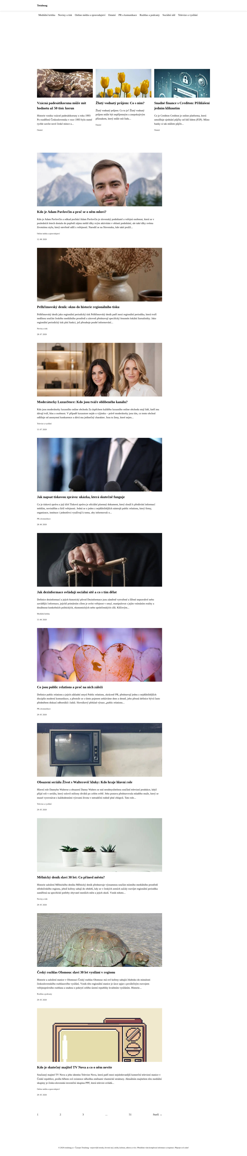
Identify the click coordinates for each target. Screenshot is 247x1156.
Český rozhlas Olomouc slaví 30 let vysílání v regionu (76, 972)
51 (130, 1114)
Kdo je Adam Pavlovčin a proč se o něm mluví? (71, 212)
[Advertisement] (123, 38)
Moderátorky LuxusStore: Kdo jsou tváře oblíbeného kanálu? (82, 402)
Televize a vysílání (188, 15)
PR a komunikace (127, 15)
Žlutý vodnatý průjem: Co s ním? (120, 103)
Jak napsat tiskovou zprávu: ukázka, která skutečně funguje (81, 497)
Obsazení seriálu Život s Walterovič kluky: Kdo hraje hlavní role (84, 782)
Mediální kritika (46, 15)
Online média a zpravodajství (90, 15)
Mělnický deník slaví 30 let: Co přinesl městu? (71, 877)
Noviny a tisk (65, 15)
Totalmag (42, 5)
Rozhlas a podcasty (150, 15)
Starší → (157, 1114)
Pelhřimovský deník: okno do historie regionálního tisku (78, 307)
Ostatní (112, 15)
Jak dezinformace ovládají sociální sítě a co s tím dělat (77, 592)
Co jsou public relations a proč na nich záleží (70, 687)
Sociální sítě (169, 15)
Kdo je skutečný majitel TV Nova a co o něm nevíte (74, 1067)
